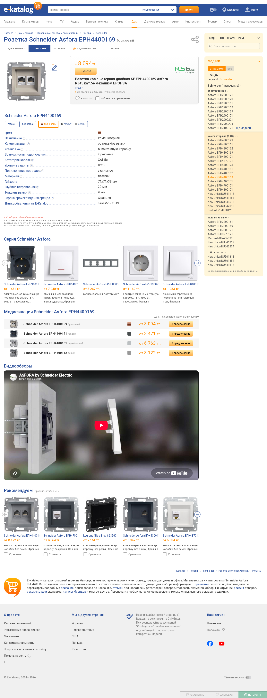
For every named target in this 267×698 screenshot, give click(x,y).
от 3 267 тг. (91, 289)
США (75, 636)
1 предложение (181, 323)
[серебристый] (129, 343)
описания (67, 588)
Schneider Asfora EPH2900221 (142, 284)
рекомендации (37, 591)
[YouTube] (222, 643)
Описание (39, 48)
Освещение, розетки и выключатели (57, 33)
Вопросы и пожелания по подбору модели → (233, 271)
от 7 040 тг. (52, 289)
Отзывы (59, 48)
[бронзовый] (129, 324)
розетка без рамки (111, 143)
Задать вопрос (87, 48)
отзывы (118, 588)
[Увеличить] (26, 81)
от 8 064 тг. (52, 540)
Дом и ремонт (25, 33)
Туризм (212, 21)
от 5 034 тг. (171, 540)
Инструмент (193, 21)
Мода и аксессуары (250, 21)
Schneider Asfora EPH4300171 (142, 535)
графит (67, 124)
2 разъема (105, 154)
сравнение (202, 584)
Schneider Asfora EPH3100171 (23, 284)
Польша (77, 643)
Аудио (75, 21)
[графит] (129, 334)
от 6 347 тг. (131, 540)
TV (61, 21)
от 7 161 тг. (91, 540)
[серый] (129, 353)
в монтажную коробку (114, 149)
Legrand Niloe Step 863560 (99, 535)
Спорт (227, 21)
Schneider (101, 33)
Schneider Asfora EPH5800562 (102, 284)
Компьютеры (30, 21)
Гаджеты (9, 21)
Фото (49, 21)
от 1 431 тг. (12, 289)
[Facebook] (210, 643)
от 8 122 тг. (12, 540)
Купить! (86, 71)
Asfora (11, 124)
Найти (189, 9)
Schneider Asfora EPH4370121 (182, 535)
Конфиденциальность (19, 643)
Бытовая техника (97, 21)
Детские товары (154, 21)
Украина (77, 623)
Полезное (114, 48)
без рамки (27, 124)
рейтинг (239, 588)
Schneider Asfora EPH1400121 (63, 284)
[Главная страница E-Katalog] (23, 10)
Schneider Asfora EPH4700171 (63, 535)
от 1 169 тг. (131, 289)
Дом (134, 21)
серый (81, 124)
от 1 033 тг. (171, 289)
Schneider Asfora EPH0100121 (182, 284)
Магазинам (11, 636)
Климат (120, 21)
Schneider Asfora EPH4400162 (23, 535)
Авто (175, 21)
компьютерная (109, 138)
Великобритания (83, 630)
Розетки (87, 33)
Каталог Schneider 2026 (16, 225)
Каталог (8, 33)
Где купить (16, 48)
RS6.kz (79, 88)
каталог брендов (74, 591)
